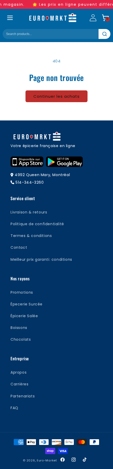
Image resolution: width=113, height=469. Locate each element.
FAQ (14, 407)
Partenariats (23, 396)
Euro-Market (47, 460)
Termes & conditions (31, 235)
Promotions (22, 292)
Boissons (19, 327)
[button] (105, 18)
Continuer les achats (56, 96)
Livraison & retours (29, 212)
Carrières (19, 384)
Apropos (19, 372)
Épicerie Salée (24, 316)
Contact (19, 247)
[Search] (104, 34)
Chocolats (21, 339)
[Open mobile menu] (10, 18)
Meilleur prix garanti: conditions (41, 259)
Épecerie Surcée (27, 304)
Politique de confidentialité (37, 224)
